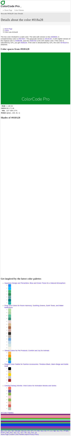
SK (15, 433)
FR (38, 431)
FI (35, 431)
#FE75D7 (21, 39)
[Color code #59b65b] (35, 422)
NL (58, 431)
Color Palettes (19, 10)
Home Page (8, 10)
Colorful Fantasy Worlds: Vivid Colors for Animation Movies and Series (30, 386)
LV (51, 431)
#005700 (33, 41)
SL (18, 433)
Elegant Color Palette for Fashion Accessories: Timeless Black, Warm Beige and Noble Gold (36, 365)
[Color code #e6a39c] (35, 416)
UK (29, 433)
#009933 (54, 37)
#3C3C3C (48, 39)
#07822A (63, 43)
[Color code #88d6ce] (35, 420)
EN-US (23, 431)
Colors (6, 30)
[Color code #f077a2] (35, 417)
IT (48, 431)
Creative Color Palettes (16, 434)
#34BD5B (18, 41)
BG (2, 431)
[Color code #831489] (35, 421)
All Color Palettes (7, 413)
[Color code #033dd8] (35, 424)
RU (11, 433)
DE (13, 431)
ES (29, 431)
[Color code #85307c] (35, 414)
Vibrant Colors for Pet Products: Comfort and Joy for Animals (26, 350)
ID (45, 431)
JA (36, 433)
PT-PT (3, 433)
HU (42, 431)
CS (5, 431)
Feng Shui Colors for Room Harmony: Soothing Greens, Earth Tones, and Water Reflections (34, 306)
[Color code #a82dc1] (35, 427)
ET (32, 431)
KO (32, 433)
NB (54, 431)
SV (22, 433)
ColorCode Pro (10, 6)
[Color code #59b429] (35, 418)
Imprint (27, 434)
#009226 (24, 43)
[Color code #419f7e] (35, 429)
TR (25, 433)
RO (7, 433)
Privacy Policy (34, 434)
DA (9, 431)
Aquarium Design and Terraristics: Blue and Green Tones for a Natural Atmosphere (34, 283)
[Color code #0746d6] (35, 425)
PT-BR (66, 431)
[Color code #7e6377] (35, 428)
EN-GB (17, 431)
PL (61, 431)
